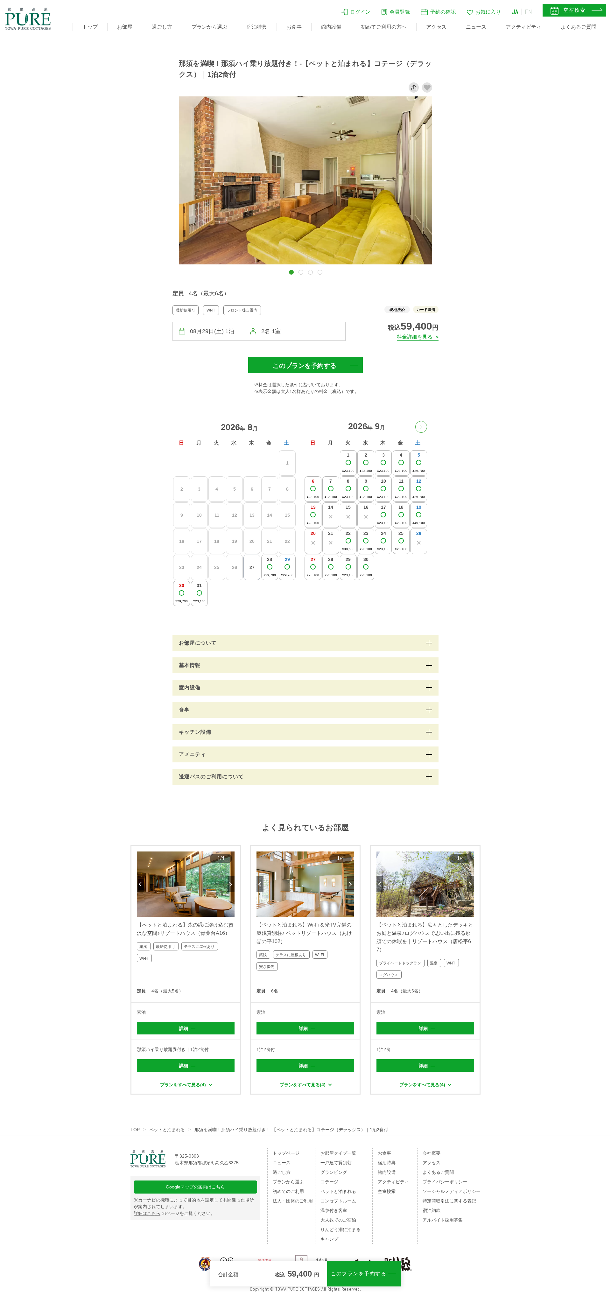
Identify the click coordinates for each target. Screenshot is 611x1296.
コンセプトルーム (338, 1200)
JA (515, 12)
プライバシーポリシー (445, 1181)
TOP (135, 1129)
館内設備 (331, 27)
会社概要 (431, 1153)
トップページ (286, 1153)
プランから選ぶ (209, 27)
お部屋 (124, 27)
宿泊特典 (257, 27)
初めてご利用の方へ (384, 27)
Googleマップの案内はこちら (195, 1186)
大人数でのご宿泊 (338, 1219)
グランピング (333, 1172)
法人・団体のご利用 (293, 1200)
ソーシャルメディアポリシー (452, 1191)
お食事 (294, 27)
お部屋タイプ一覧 (338, 1153)
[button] (291, 272)
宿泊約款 (431, 1210)
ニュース (476, 27)
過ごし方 (162, 27)
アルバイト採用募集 (443, 1219)
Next (231, 884)
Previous (140, 884)
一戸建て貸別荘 (336, 1162)
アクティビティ (523, 27)
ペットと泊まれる (167, 1129)
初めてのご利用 (288, 1191)
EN (528, 12)
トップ (90, 27)
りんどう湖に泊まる (340, 1229)
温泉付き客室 (333, 1210)
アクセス (436, 27)
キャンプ (329, 1239)
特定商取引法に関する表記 (449, 1200)
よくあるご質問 (578, 27)
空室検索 (387, 1191)
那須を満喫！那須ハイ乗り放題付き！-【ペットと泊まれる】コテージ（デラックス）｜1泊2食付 (291, 1129)
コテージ (329, 1181)
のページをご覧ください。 (174, 1213)
